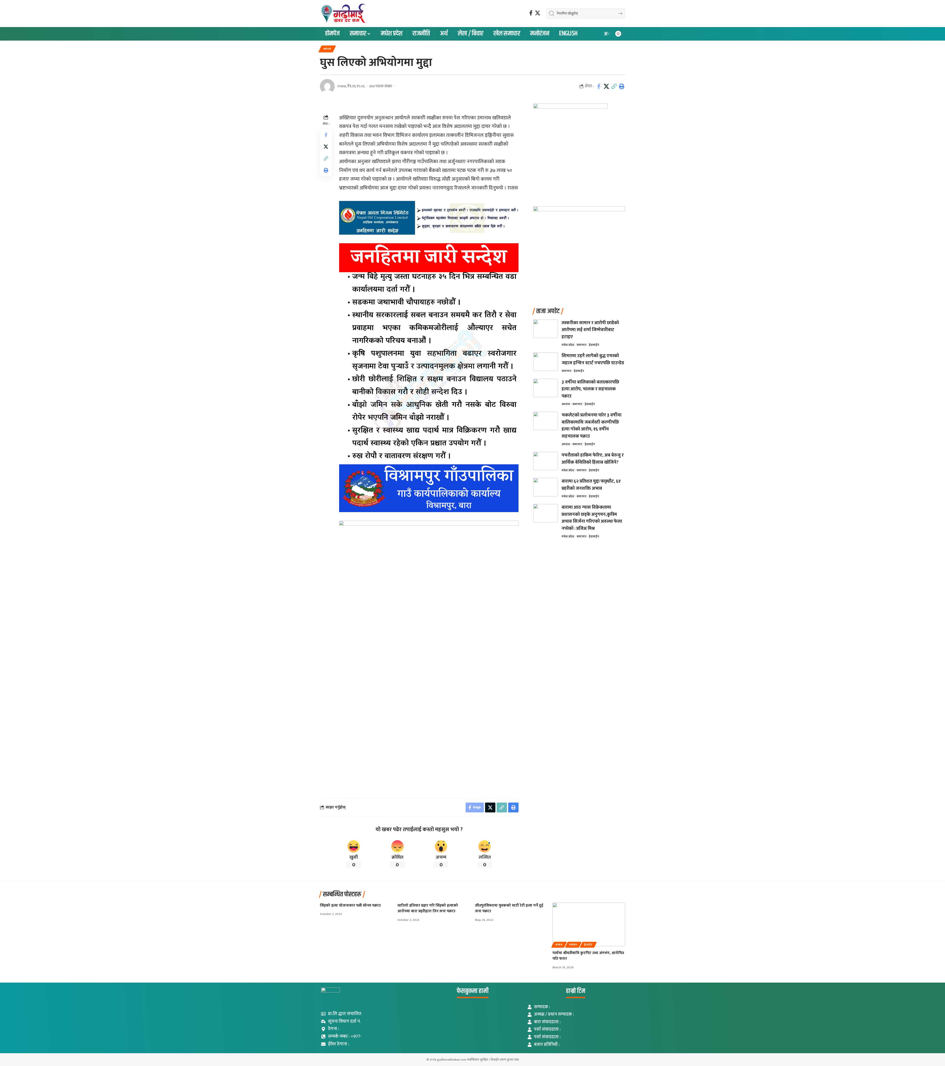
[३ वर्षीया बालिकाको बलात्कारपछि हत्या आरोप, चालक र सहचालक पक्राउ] (545, 388)
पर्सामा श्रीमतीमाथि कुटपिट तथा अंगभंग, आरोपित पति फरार (588, 956)
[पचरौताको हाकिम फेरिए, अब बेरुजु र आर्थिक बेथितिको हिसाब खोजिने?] (545, 461)
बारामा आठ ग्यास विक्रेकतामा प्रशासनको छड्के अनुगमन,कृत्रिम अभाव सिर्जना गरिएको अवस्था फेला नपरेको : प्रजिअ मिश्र (592, 517)
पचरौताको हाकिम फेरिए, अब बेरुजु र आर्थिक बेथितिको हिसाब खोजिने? (593, 458)
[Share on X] (606, 86)
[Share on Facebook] (598, 86)
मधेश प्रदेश (568, 345)
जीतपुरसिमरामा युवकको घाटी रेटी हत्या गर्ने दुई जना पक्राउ (509, 908)
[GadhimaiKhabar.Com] (343, 13)
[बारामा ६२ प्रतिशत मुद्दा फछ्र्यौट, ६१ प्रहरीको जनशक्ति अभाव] (545, 487)
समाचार (581, 345)
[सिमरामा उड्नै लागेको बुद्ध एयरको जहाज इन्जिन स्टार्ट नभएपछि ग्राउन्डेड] (545, 361)
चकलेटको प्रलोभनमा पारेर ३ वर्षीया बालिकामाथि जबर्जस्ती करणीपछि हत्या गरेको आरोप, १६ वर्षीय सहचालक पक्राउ (591, 425)
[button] (606, 34)
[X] (537, 13)
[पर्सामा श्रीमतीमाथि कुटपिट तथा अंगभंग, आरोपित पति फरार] (588, 924)
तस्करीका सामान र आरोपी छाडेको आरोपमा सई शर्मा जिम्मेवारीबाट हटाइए (590, 330)
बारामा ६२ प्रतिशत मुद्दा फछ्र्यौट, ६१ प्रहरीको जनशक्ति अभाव (591, 484)
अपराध (327, 48)
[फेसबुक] (531, 13)
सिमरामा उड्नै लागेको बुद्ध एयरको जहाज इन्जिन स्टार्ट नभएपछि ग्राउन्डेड (593, 359)
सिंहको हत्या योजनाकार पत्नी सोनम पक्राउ (351, 905)
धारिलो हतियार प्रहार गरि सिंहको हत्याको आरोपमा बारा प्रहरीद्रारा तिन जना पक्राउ (427, 908)
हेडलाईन (594, 345)
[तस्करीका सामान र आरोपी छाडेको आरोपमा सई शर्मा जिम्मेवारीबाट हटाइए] (545, 329)
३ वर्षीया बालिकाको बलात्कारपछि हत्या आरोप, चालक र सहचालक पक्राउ (590, 389)
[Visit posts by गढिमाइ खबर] (327, 86)
